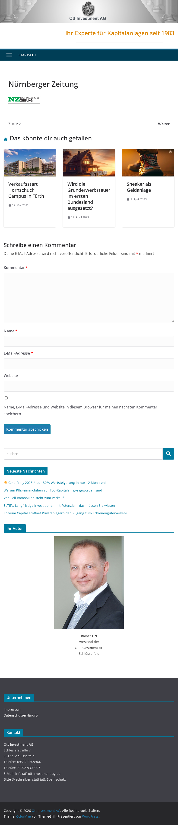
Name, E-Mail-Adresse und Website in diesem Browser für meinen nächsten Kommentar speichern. (80, 410)
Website (11, 375)
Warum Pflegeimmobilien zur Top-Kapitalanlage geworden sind (53, 490)
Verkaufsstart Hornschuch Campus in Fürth (26, 190)
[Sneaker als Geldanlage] (148, 152)
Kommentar (16, 267)
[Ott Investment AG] (89, 3)
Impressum (12, 709)
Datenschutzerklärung (21, 715)
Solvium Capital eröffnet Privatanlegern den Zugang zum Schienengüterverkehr (65, 513)
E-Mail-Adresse (18, 353)
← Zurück (12, 124)
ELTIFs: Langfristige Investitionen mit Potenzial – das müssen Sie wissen (59, 505)
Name (10, 331)
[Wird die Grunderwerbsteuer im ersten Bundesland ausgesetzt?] (89, 152)
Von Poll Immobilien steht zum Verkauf (34, 498)
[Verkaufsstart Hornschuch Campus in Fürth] (30, 152)
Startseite (28, 55)
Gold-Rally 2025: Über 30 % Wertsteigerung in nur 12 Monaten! (56, 482)
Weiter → (166, 124)
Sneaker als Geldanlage (139, 187)
